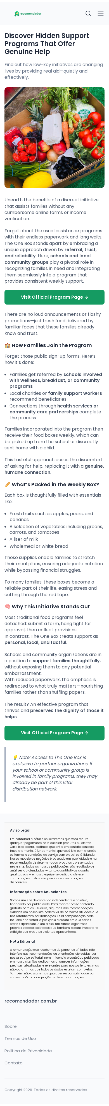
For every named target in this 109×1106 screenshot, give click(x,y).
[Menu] (101, 14)
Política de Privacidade (28, 1051)
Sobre (10, 1026)
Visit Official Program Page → (54, 297)
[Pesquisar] (88, 13)
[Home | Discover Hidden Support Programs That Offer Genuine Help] (27, 14)
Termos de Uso (20, 1038)
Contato (13, 1063)
